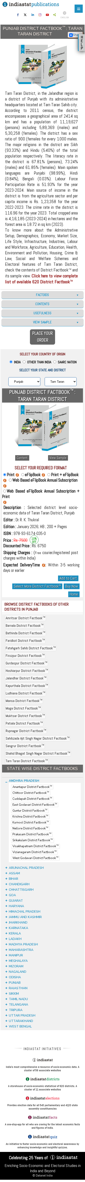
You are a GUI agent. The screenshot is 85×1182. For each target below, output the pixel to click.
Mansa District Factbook (24, 700)
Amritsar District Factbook (25, 618)
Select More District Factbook (37, 586)
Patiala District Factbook (24, 723)
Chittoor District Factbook (30, 793)
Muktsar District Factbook (25, 715)
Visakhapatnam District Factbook (35, 846)
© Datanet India (42, 1175)
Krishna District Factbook (30, 817)
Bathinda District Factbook (25, 633)
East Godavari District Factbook (34, 805)
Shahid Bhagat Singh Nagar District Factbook (38, 753)
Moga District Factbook (23, 708)
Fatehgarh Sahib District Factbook (31, 648)
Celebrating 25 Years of (29, 1158)
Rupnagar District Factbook (26, 730)
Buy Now (71, 586)
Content (22, 458)
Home (74, 594)
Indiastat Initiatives (42, 1049)
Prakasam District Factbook (31, 834)
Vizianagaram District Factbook (34, 852)
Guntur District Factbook (29, 811)
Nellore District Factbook (30, 828)
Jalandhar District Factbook (26, 678)
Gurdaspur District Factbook (26, 663)
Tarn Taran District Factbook (27, 761)
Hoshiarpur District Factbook (27, 670)
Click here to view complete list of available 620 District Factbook (41, 279)
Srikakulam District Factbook (32, 840)
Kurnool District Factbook (30, 823)
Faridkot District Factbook (25, 640)
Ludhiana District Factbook (25, 693)
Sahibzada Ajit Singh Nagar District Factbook (38, 738)
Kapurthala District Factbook (27, 685)
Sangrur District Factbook (25, 745)
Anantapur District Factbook (32, 787)
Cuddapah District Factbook (32, 799)
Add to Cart (68, 578)
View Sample (58, 458)
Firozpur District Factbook (25, 655)
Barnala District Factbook (25, 625)
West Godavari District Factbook (35, 858)
